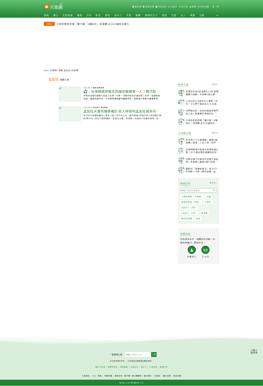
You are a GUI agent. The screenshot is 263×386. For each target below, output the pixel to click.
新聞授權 (108, 376)
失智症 (208, 202)
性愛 (173, 15)
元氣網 (53, 70)
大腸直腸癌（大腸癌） (192, 196)
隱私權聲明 (136, 375)
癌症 (164, 15)
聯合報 (137, 6)
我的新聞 (204, 6)
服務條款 (118, 375)
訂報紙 (157, 376)
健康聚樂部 (112, 367)
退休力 (118, 15)
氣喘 (198, 218)
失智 (128, 15)
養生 (55, 15)
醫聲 (138, 15)
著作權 (127, 375)
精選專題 (124, 367)
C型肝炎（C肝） (189, 213)
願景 (193, 6)
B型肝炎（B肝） (189, 207)
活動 (201, 15)
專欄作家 (164, 367)
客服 (100, 375)
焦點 (46, 15)
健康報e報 (117, 354)
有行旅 (184, 6)
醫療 (79, 15)
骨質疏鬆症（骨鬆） (191, 202)
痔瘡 (209, 196)
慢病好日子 (151, 15)
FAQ (94, 375)
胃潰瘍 (204, 213)
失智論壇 (67, 15)
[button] (217, 15)
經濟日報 (149, 6)
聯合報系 (148, 376)
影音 (98, 15)
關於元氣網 (100, 367)
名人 (183, 15)
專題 (192, 15)
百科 (89, 15)
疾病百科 (134, 367)
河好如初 (162, 6)
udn (46, 70)
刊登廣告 (86, 376)
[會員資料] (213, 6)
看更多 (215, 84)
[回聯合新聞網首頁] (46, 7)
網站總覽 (177, 376)
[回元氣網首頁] (56, 6)
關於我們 (167, 376)
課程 (107, 15)
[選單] (217, 6)
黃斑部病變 (186, 218)
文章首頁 (153, 367)
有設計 (173, 6)
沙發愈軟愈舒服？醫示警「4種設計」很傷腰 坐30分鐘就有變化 (92, 24)
